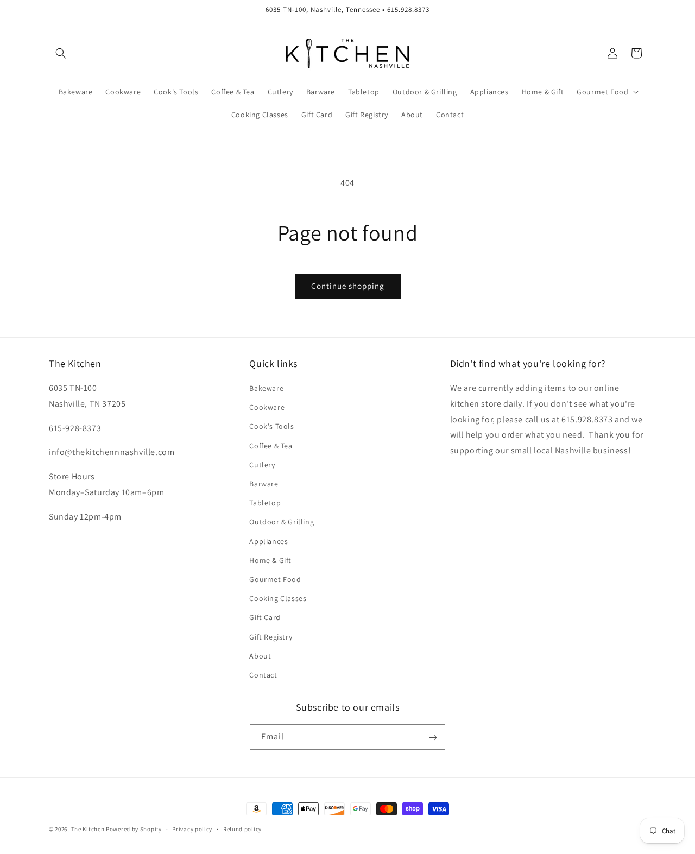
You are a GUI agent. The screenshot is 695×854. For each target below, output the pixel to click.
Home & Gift (270, 560)
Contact (263, 675)
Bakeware (266, 388)
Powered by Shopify (134, 829)
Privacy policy (192, 828)
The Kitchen (88, 829)
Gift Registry (270, 637)
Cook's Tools (271, 427)
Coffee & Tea (270, 446)
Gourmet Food (275, 579)
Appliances (268, 541)
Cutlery (262, 465)
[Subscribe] (433, 737)
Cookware (267, 407)
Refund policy (242, 828)
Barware (263, 484)
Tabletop (265, 503)
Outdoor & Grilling (281, 522)
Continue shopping (347, 286)
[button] (61, 53)
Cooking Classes (277, 598)
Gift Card (264, 617)
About (260, 656)
